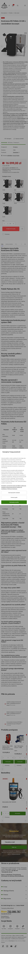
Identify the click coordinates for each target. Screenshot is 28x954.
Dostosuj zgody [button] (14, 497)
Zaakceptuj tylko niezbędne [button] (14, 492)
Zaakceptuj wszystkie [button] (14, 502)
